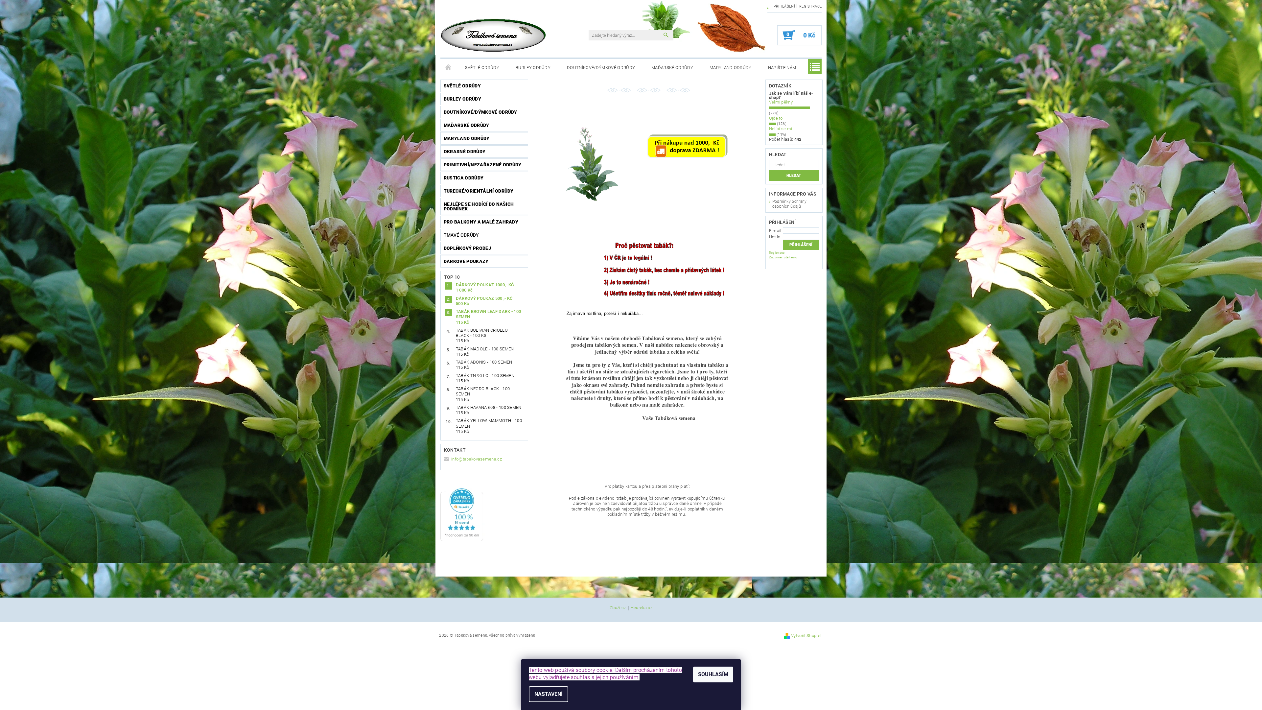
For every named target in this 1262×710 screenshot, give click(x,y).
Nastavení (548, 694)
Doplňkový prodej (467, 248)
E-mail (775, 230)
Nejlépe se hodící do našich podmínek (479, 206)
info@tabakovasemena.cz (476, 459)
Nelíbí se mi (780, 128)
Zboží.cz (618, 607)
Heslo (775, 236)
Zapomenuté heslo (783, 257)
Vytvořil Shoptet (806, 635)
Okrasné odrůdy (464, 151)
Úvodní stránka (448, 67)
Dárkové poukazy (466, 261)
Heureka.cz (641, 607)
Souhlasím (713, 674)
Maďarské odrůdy (672, 67)
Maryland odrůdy (731, 67)
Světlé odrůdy (482, 67)
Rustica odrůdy (463, 177)
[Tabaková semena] (493, 35)
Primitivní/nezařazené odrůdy (483, 164)
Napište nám (782, 67)
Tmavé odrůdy (461, 235)
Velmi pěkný (781, 102)
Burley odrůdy (533, 67)
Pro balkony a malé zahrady (481, 222)
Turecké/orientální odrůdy (479, 191)
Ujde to (776, 118)
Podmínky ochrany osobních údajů (789, 204)
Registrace (810, 6)
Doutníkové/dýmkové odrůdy (601, 67)
